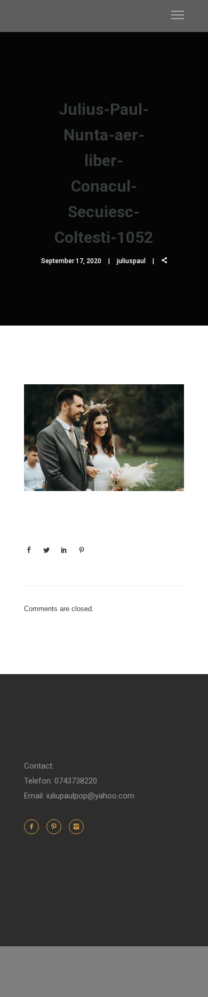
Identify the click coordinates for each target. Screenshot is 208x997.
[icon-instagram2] (76, 826)
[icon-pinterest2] (56, 826)
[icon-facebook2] (34, 826)
